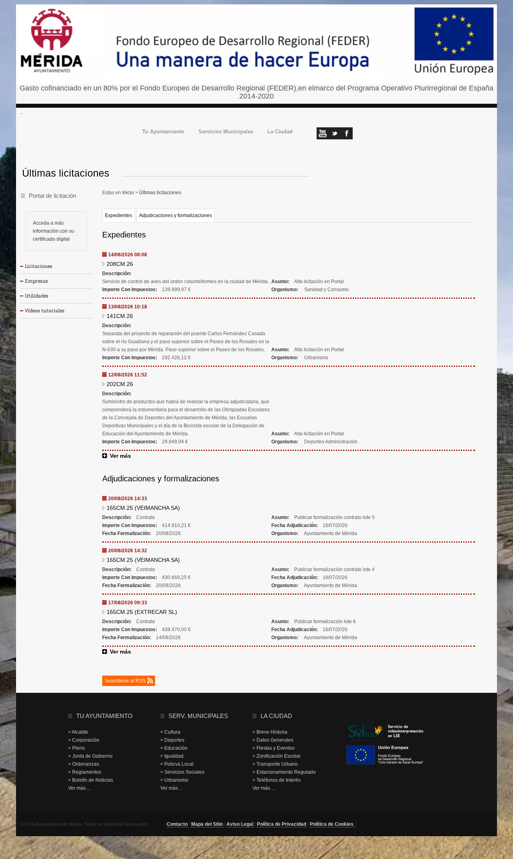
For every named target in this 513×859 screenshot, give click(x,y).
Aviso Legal (240, 824)
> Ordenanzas (83, 764)
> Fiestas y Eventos (273, 748)
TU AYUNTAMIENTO (104, 716)
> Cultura (170, 732)
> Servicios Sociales (182, 772)
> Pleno (76, 748)
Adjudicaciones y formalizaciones (175, 215)
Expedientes (118, 215)
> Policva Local (177, 764)
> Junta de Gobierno (90, 756)
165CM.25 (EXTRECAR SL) (142, 612)
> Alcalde (78, 732)
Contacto (178, 824)
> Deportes (172, 740)
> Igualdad (172, 756)
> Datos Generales (272, 740)
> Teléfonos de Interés (276, 780)
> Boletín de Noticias (90, 780)
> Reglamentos (84, 772)
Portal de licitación (52, 196)
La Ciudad (280, 132)
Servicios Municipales (225, 132)
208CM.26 (120, 264)
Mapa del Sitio (207, 824)
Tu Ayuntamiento (163, 132)
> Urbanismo (174, 780)
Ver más (120, 456)
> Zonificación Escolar (276, 756)
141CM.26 (120, 316)
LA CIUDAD (276, 716)
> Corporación (83, 740)
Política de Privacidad (282, 824)
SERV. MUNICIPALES (198, 716)
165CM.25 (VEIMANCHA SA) (143, 508)
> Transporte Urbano (275, 764)
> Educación (174, 748)
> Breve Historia (269, 732)
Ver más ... (79, 788)
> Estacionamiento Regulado (284, 772)
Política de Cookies (332, 824)
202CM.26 (120, 384)
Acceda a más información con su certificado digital (53, 231)
